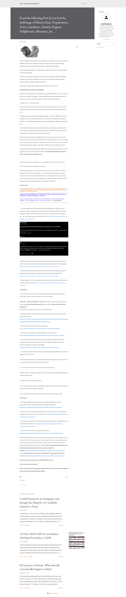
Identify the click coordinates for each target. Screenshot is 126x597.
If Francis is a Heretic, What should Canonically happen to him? (39, 567)
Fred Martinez (106, 24)
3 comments (27, 525)
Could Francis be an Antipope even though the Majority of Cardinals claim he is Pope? (39, 502)
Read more (60, 525)
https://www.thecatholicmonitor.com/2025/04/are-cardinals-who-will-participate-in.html (39, 266)
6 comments (27, 587)
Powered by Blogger (53, 593)
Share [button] (76, 46)
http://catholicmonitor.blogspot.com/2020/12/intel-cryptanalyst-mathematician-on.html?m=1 (41, 407)
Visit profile (106, 39)
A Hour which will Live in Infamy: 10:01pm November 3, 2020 (39, 536)
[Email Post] (20, 477)
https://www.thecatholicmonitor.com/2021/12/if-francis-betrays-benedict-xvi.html (40, 347)
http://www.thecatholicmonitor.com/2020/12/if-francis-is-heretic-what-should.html (41, 328)
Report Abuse (100, 47)
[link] (23, 222)
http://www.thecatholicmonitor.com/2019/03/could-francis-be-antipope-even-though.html (44, 335)
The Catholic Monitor (29, 4)
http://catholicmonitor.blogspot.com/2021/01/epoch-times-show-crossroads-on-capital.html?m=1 (42, 455)
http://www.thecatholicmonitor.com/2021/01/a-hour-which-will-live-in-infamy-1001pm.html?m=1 (41, 433)
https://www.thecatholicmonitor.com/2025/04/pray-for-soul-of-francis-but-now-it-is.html (38, 276)
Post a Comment (23, 484)
